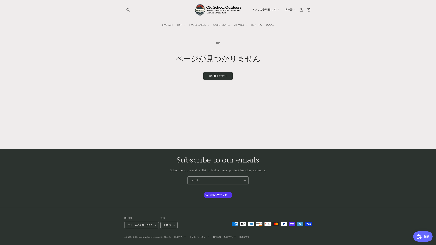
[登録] (244, 180)
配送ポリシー (230, 237)
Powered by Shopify (161, 237)
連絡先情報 (244, 237)
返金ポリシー (180, 237)
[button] (128, 10)
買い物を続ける (218, 76)
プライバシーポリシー (199, 237)
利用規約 (217, 237)
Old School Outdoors (142, 237)
